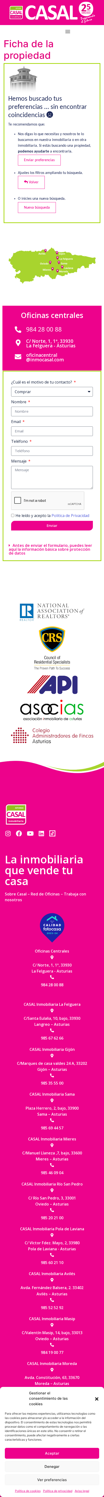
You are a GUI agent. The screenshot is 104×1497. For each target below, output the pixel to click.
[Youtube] (30, 833)
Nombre (19, 401)
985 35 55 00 (52, 1083)
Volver (33, 182)
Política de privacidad (57, 1491)
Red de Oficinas (45, 894)
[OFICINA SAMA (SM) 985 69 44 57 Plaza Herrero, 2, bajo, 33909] (59, 262)
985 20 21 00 (52, 1217)
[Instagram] (8, 833)
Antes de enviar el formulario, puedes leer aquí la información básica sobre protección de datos (50, 549)
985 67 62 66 (52, 1038)
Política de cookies (28, 1491)
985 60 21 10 (52, 1262)
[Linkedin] (41, 833)
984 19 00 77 (52, 1352)
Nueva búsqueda (37, 207)
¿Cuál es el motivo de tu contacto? (42, 382)
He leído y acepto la (52, 515)
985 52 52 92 (52, 1307)
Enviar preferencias (39, 160)
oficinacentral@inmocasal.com (45, 357)
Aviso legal (82, 1491)
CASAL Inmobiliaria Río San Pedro (52, 1184)
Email (16, 421)
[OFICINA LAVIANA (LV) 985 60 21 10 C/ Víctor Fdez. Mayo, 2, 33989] (62, 266)
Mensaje (19, 461)
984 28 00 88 (44, 329)
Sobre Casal (16, 894)
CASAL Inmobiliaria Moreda (52, 1363)
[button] (96, 1398)
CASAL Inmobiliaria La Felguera (52, 1004)
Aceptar (52, 1453)
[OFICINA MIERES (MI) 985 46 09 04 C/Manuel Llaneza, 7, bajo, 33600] (53, 268)
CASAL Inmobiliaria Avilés (52, 1273)
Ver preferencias (52, 1479)
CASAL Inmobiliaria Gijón (52, 1049)
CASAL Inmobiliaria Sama (52, 1094)
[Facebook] (19, 833)
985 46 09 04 (52, 1172)
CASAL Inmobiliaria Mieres (52, 1139)
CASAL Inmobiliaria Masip (52, 1318)
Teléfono (20, 441)
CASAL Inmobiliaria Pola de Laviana (52, 1229)
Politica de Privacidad (70, 515)
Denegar (52, 1466)
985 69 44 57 (52, 1128)
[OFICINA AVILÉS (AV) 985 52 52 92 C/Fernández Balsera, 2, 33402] (46, 250)
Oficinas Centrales (52, 951)
